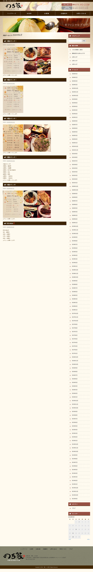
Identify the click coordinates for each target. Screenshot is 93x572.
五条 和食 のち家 (17, 6)
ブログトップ (76, 36)
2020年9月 (74, 193)
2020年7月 (74, 201)
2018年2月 (74, 306)
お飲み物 (46, 13)
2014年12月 (75, 444)
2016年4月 (74, 386)
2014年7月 (74, 462)
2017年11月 (75, 317)
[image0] (13, 216)
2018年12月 (75, 270)
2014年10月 (75, 451)
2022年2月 (74, 139)
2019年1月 (74, 266)
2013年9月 (74, 498)
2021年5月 (74, 168)
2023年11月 (75, 92)
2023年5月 (74, 106)
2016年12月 (75, 357)
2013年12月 (75, 487)
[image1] (37, 216)
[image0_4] (13, 73)
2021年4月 (74, 172)
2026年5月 (74, 73)
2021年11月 (75, 150)
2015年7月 (74, 418)
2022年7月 (74, 124)
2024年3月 (74, 84)
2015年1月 (74, 440)
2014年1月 (74, 484)
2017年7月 (74, 331)
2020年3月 (74, 215)
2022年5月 (74, 132)
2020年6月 (74, 204)
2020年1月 (74, 222)
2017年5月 (74, 339)
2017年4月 (74, 342)
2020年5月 (74, 208)
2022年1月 (74, 142)
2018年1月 (74, 310)
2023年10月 (75, 95)
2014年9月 (74, 455)
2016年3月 (74, 389)
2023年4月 (74, 110)
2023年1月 (74, 117)
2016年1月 (74, 397)
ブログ (73, 508)
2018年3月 (74, 302)
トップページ (11, 13)
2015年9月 (74, 411)
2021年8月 (74, 157)
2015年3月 (74, 433)
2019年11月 (75, 230)
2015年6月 (74, 422)
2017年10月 (75, 320)
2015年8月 (74, 415)
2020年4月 (74, 211)
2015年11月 (75, 404)
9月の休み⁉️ (11, 223)
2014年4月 (74, 473)
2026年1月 (74, 77)
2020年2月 (74, 219)
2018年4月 (74, 299)
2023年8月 (74, 99)
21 (73, 533)
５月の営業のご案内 (77, 49)
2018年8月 (74, 284)
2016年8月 (74, 371)
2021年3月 (74, 175)
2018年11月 (75, 273)
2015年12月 (75, 400)
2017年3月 (74, 346)
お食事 (29, 13)
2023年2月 (74, 113)
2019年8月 (74, 241)
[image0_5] (37, 73)
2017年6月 (74, 335)
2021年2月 (74, 179)
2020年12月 (75, 186)
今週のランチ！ (12, 41)
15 (76, 529)
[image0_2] (13, 150)
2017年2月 (74, 349)
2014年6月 (74, 466)
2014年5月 (74, 469)
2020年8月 (74, 197)
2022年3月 (74, 135)
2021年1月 (74, 182)
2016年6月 (74, 379)
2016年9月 (74, 368)
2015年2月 (74, 437)
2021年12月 (75, 146)
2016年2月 (74, 393)
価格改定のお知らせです (78, 53)
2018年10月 (75, 277)
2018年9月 (74, 280)
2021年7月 (74, 161)
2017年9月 (74, 324)
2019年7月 (74, 244)
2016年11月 (75, 360)
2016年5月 (74, 382)
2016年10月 (75, 364)
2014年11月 (75, 448)
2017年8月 (74, 328)
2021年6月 (74, 164)
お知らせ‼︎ (74, 57)
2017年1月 (74, 353)
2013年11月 (75, 491)
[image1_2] (37, 150)
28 (73, 537)
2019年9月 (74, 237)
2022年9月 (74, 121)
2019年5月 (74, 251)
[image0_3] (13, 112)
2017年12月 (75, 313)
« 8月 (69, 539)
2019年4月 (74, 255)
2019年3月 (74, 259)
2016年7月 (74, 375)
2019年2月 (74, 262)
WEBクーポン (63, 549)
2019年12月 (75, 226)
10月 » (88, 539)
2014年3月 (74, 477)
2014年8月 (74, 458)
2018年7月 (74, 288)
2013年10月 (75, 495)
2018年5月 (74, 295)
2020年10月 (75, 190)
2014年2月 (74, 480)
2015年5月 (74, 426)
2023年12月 (75, 88)
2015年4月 (74, 429)
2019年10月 (75, 233)
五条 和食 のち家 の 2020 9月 (9, 0)
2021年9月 (74, 153)
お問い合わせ (81, 13)
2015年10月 (75, 408)
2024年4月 (74, 81)
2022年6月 (74, 128)
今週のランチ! (11, 184)
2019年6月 (74, 248)
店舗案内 (64, 13)
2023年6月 (74, 103)
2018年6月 (74, 291)
